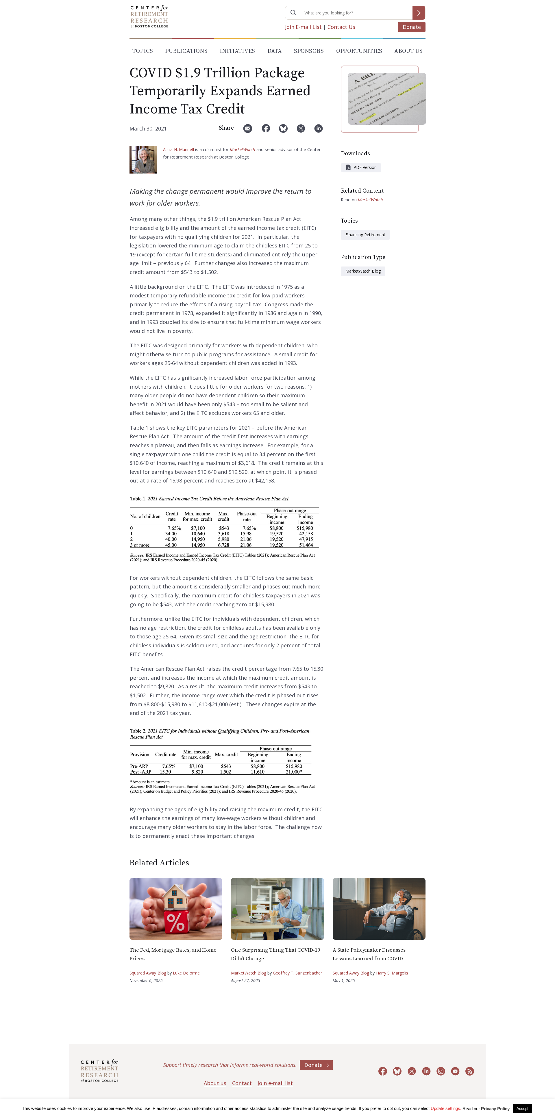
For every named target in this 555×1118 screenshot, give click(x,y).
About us (215, 1083)
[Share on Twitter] (301, 130)
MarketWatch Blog (363, 271)
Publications (186, 51)
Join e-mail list (275, 1083)
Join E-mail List (303, 26)
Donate (412, 26)
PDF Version (365, 167)
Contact (242, 1083)
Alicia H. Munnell (178, 149)
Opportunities (359, 51)
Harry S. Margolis (392, 973)
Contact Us (341, 26)
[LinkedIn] (318, 130)
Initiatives (237, 51)
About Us (408, 51)
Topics (142, 51)
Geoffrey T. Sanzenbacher (297, 973)
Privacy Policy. (495, 1108)
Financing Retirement (365, 234)
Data (274, 51)
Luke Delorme (186, 973)
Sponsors (309, 51)
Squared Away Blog (148, 973)
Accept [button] (522, 1108)
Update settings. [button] (446, 1108)
